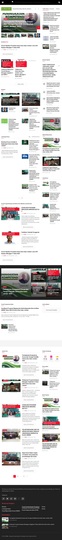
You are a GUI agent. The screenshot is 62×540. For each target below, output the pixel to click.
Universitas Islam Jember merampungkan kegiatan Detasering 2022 (34, 111)
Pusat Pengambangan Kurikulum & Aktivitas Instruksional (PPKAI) (7, 64)
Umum (51, 120)
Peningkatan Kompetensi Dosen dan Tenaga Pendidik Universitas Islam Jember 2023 (18, 24)
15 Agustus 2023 (6, 104)
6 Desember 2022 (33, 116)
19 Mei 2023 (26, 104)
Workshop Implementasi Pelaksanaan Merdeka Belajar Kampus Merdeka (53, 109)
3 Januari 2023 (33, 151)
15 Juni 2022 (12, 332)
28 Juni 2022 (10, 312)
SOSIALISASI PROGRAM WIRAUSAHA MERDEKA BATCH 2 (30, 209)
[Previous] (19, 198)
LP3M (6, 536)
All (29, 136)
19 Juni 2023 (30, 213)
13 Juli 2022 (32, 192)
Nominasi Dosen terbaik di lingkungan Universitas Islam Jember (9, 143)
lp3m (7, 29)
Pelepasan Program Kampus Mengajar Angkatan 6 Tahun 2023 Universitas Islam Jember (10, 100)
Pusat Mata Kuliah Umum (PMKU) (11, 511)
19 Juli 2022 (32, 130)
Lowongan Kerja (35, 136)
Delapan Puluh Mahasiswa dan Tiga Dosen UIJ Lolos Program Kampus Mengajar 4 (34, 187)
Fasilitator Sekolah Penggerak (30, 232)
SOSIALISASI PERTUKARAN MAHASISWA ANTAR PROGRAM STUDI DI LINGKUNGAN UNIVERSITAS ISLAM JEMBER (34, 175)
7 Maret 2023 (30, 234)
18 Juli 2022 (11, 131)
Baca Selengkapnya (8, 54)
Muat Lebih (21, 84)
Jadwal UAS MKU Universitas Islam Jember (54, 38)
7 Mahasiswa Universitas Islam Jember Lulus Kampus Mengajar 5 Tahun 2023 (20, 73)
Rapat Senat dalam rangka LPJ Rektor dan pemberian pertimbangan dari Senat (31, 8)
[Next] (22, 198)
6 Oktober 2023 (54, 189)
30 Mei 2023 (53, 223)
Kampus (46, 164)
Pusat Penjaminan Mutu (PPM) (30, 510)
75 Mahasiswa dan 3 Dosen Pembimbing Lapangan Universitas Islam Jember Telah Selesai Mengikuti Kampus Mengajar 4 (34, 145)
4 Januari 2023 (19, 78)
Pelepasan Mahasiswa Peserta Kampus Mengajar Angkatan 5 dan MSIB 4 (55, 384)
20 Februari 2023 (11, 49)
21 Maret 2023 (12, 111)
